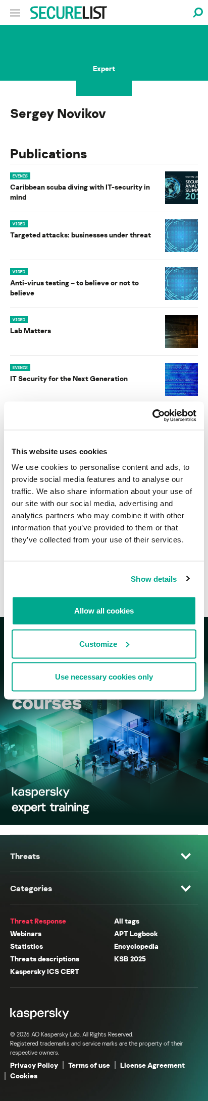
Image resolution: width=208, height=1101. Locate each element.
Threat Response (38, 920)
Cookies (23, 1075)
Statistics (26, 946)
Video (19, 223)
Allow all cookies (104, 610)
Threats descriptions (44, 958)
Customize (98, 643)
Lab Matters (30, 330)
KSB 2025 (130, 958)
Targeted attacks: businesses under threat (80, 234)
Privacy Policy (34, 1065)
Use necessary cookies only (104, 676)
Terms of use (89, 1065)
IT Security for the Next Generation (69, 378)
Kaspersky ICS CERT (44, 971)
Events (20, 175)
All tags (126, 920)
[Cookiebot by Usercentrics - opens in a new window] (152, 415)
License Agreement (152, 1065)
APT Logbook (136, 933)
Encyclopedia (136, 946)
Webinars (25, 933)
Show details (154, 578)
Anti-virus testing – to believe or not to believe (74, 287)
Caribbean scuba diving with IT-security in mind (80, 191)
